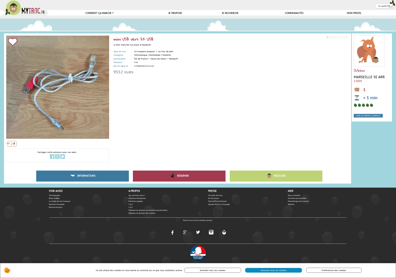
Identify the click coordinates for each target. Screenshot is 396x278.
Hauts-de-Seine (158, 58)
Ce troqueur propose (144, 51)
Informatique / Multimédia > (148, 55)
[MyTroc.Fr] (25, 1)
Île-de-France (141, 58)
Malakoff (173, 58)
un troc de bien (165, 51)
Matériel (167, 55)
